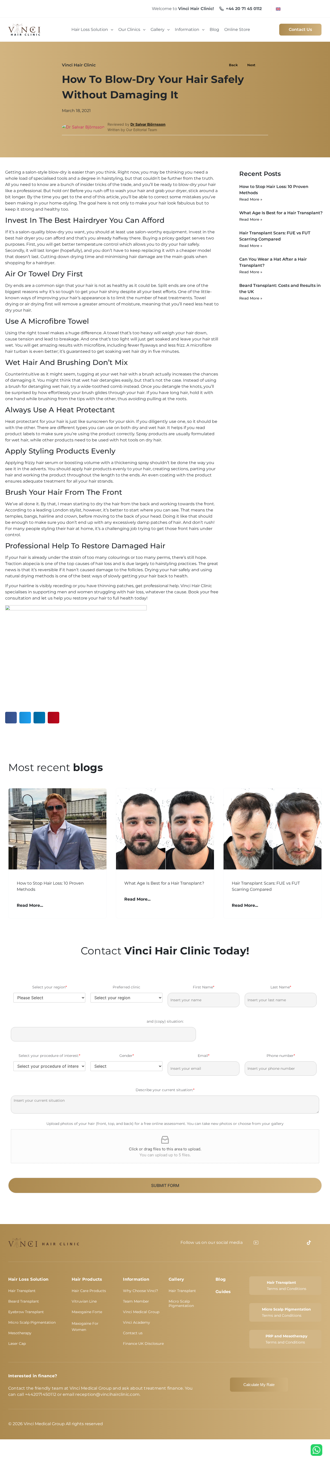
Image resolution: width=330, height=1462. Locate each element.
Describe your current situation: (165, 1090)
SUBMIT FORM (165, 1185)
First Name (203, 987)
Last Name (280, 987)
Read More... (30, 905)
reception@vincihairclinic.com (107, 1394)
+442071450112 (40, 1394)
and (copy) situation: (165, 1021)
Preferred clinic (126, 987)
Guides (223, 1291)
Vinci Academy (136, 1322)
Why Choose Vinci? (140, 1290)
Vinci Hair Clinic (79, 65)
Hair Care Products (89, 1290)
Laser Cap (17, 1343)
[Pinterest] (298, 1242)
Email (203, 1055)
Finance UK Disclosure (143, 1343)
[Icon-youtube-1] (256, 1242)
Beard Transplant (23, 1301)
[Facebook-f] (266, 1242)
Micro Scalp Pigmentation (32, 1322)
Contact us (133, 1333)
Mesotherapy (19, 1333)
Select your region (49, 987)
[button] (11, 717)
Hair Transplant (22, 1290)
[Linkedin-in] (277, 1242)
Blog (221, 1279)
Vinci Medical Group (141, 1312)
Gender (126, 1055)
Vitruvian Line (84, 1301)
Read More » (250, 199)
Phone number (281, 1055)
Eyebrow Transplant (26, 1312)
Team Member (136, 1301)
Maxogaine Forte (87, 1312)
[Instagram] (287, 1242)
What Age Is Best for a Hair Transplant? (281, 212)
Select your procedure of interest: (49, 1055)
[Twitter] (319, 1242)
